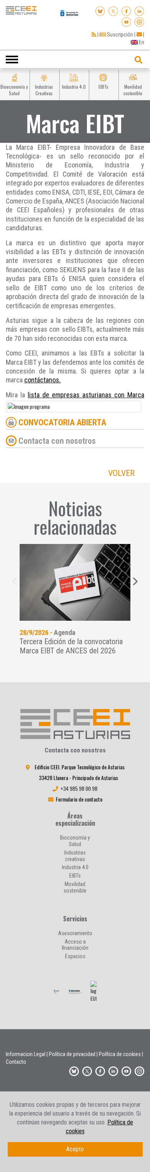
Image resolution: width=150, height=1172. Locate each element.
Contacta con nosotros (57, 440)
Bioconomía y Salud (75, 841)
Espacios (75, 956)
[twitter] (87, 1070)
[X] (113, 10)
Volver (121, 473)
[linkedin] (139, 10)
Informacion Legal (25, 1054)
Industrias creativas (75, 856)
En (141, 42)
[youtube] (126, 21)
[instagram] (139, 21)
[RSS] (94, 34)
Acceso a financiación (75, 945)
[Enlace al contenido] (75, 582)
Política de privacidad (72, 1054)
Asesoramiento (75, 933)
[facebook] (126, 10)
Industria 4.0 (75, 867)
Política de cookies (120, 1054)
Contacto (16, 1062)
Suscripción (119, 34)
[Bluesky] (100, 10)
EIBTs (75, 876)
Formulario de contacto (79, 799)
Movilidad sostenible (75, 887)
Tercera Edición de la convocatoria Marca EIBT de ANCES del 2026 (71, 646)
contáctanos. (42, 380)
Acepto (75, 1149)
